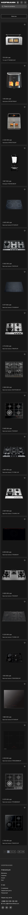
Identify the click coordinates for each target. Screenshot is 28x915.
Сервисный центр (6, 890)
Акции (3, 878)
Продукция (4, 893)
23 (19, 851)
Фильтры (14, 16)
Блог (2, 880)
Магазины (4, 873)
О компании (4, 888)
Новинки (3, 875)
